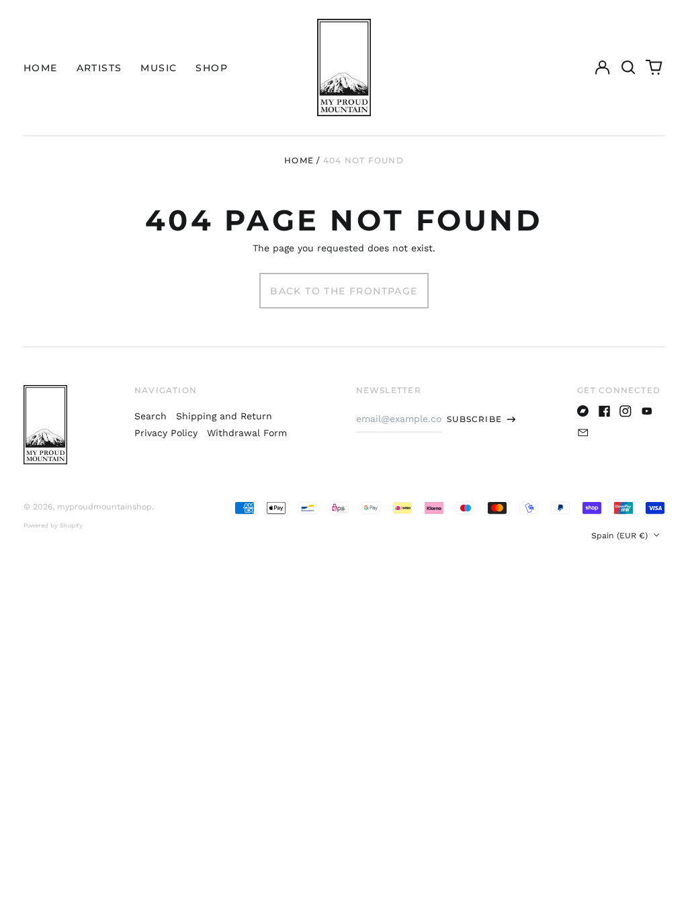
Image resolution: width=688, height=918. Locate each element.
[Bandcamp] (583, 411)
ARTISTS (99, 68)
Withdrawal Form (247, 432)
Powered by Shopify (53, 525)
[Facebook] (605, 411)
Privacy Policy (166, 432)
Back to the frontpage (343, 291)
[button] (628, 68)
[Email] (583, 433)
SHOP (212, 68)
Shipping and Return (224, 416)
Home (299, 160)
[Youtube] (647, 411)
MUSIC (158, 68)
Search (150, 416)
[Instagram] (625, 411)
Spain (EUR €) (620, 535)
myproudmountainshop (104, 506)
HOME (41, 68)
